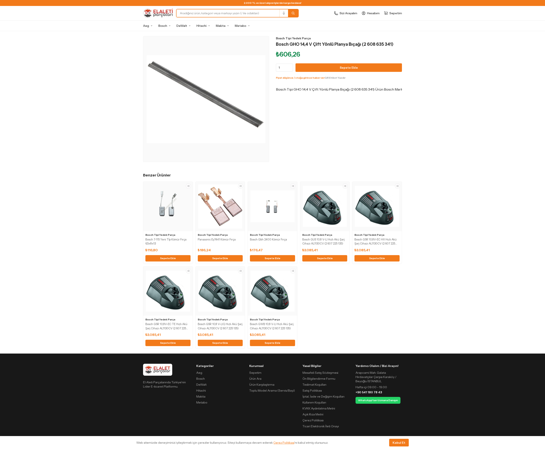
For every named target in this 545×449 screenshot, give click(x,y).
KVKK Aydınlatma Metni (319, 408)
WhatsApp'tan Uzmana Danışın (378, 400)
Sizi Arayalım (348, 13)
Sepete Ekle (349, 68)
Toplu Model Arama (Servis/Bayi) (272, 390)
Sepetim (255, 373)
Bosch (162, 26)
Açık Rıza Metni (313, 414)
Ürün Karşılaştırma (261, 384)
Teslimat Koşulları (314, 384)
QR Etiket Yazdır (335, 77)
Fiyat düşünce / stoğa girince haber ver (300, 77)
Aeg (146, 26)
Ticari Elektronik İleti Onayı (321, 426)
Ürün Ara (255, 379)
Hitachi (201, 26)
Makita (220, 26)
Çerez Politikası (313, 420)
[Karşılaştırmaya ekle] (188, 186)
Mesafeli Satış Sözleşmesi (320, 373)
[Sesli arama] (283, 13)
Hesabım (373, 13)
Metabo (240, 26)
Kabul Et (399, 443)
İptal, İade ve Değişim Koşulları (323, 396)
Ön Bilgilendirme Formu (319, 379)
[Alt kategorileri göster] (151, 25)
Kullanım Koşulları (314, 402)
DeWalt (181, 26)
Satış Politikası (312, 390)
